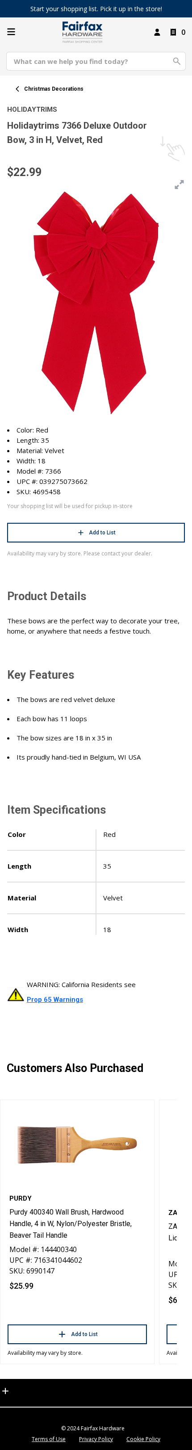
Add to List (102, 533)
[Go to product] (77, 1144)
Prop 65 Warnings (55, 1000)
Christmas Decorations (53, 89)
